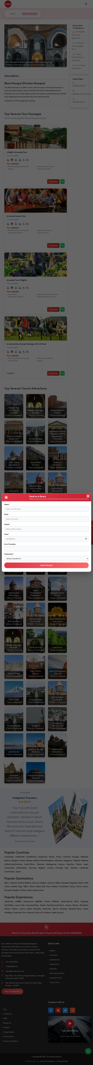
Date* (6, 534)
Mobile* (7, 524)
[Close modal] (88, 496)
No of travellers (10, 544)
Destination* (9, 554)
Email (6, 514)
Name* (6, 504)
